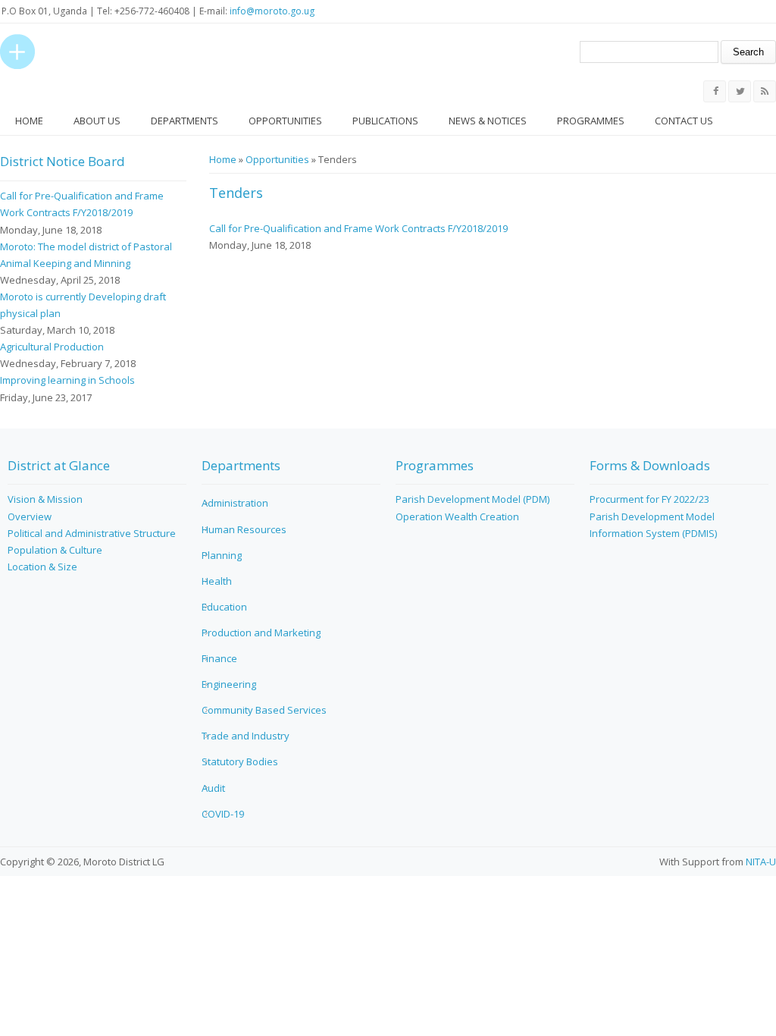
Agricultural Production (52, 346)
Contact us (684, 120)
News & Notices (488, 120)
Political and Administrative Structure (92, 533)
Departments (184, 120)
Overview (30, 516)
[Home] (17, 51)
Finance (219, 658)
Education (224, 607)
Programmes (590, 120)
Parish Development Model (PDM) (472, 499)
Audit (213, 788)
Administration (235, 503)
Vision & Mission (45, 499)
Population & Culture (55, 550)
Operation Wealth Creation (457, 516)
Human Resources (244, 529)
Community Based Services (264, 710)
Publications (385, 120)
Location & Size (42, 566)
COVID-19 (223, 814)
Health (217, 581)
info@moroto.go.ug (272, 11)
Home (29, 120)
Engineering (229, 684)
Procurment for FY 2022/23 (649, 499)
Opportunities (285, 120)
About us (97, 120)
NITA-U (761, 861)
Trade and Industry (245, 735)
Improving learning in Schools (67, 380)
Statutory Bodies (240, 761)
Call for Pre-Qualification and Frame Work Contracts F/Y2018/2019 (358, 228)
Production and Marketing (261, 632)
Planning (222, 555)
